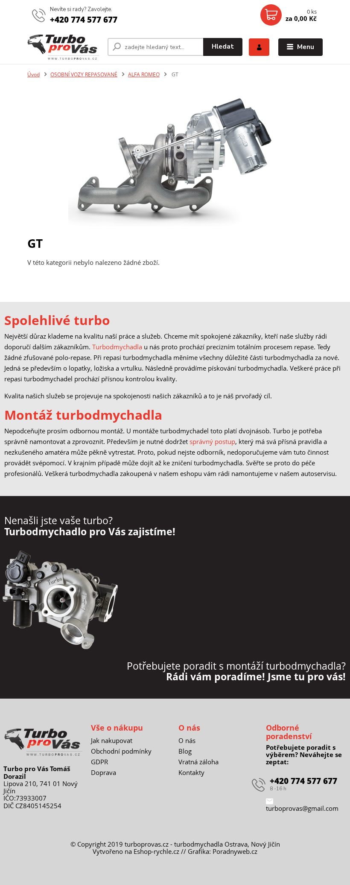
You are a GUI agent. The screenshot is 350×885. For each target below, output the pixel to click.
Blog (185, 751)
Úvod (33, 74)
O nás (186, 740)
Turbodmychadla (117, 346)
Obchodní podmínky (121, 751)
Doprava (103, 772)
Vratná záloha (198, 761)
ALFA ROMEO (144, 74)
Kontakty (191, 772)
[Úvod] (64, 47)
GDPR (99, 761)
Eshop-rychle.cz (156, 851)
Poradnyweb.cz (235, 851)
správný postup (212, 441)
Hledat (223, 46)
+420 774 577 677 (83, 19)
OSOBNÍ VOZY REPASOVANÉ (83, 74)
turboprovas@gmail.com (302, 808)
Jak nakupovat (111, 740)
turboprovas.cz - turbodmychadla (174, 844)
